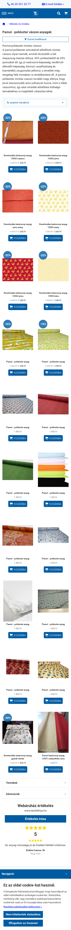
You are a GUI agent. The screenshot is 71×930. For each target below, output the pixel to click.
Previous (11, 850)
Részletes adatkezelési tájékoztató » (22, 906)
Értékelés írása (35, 819)
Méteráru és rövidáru (19, 24)
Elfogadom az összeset (23, 923)
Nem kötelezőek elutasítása (23, 914)
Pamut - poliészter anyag (17, 361)
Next (60, 850)
